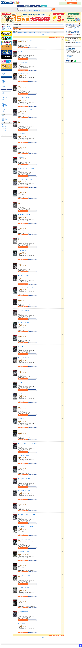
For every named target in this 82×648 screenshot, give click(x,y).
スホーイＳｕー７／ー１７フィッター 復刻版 (26, 514)
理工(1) (3, 74)
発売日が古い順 (31, 32)
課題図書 (34, 10)
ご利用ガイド (4, 126)
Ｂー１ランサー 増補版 (22, 250)
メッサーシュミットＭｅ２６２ (24, 310)
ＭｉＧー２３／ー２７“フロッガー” (24, 430)
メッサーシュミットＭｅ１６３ (24, 322)
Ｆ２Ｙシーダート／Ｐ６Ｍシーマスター (25, 179)
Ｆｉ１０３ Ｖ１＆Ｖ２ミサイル (24, 455)
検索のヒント (61, 8)
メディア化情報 (4, 118)
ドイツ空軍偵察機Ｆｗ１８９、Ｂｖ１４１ (26, 73)
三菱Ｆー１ (20, 406)
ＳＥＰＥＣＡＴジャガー (22, 51)
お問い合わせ (4, 130)
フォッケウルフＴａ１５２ (23, 145)
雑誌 (38, 6)
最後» (43, 34)
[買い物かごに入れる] (23, 47)
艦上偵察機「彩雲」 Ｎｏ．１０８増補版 (26, 168)
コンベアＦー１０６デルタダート (24, 275)
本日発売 (3, 115)
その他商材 (44, 6)
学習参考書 (4, 104)
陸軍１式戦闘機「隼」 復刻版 (24, 551)
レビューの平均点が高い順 (46, 32)
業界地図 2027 (26, 10)
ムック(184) (3, 72)
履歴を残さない (78, 42)
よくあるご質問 (4, 128)
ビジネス (3, 96)
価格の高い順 (21, 32)
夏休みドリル (38, 10)
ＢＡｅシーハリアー (21, 599)
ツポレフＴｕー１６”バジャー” (24, 357)
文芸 (3, 92)
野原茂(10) (3, 80)
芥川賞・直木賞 (4, 119)
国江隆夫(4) (3, 81)
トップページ (20, 6)
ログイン (65, 2)
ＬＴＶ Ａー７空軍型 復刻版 (24, 587)
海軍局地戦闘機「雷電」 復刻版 (24, 478)
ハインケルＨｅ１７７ (22, 563)
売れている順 (35, 32)
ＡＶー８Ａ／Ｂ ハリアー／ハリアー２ (25, 190)
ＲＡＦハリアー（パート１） (23, 466)
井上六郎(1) (3, 83)
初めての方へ (4, 133)
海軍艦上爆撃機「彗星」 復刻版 (24, 490)
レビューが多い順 (40, 32)
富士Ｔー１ (20, 238)
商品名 (14, 32)
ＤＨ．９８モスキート (22, 299)
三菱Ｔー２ (20, 393)
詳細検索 (57, 8)
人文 (3, 98)
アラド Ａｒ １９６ (22, 382)
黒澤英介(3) (3, 82)
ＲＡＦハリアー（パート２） (23, 62)
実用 (3, 93)
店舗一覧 (3, 124)
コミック (32, 6)
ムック (3, 111)
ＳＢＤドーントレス (21, 346)
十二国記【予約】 (49, 10)
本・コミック (4, 91)
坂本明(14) (3, 79)
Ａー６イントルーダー (22, 335)
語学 (3, 103)
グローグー (30, 10)
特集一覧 (3, 120)
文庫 (3, 106)
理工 (3, 99)
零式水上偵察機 (21, 157)
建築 (3, 100)
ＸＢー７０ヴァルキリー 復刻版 (24, 575)
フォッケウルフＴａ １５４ (23, 226)
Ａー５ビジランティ (21, 133)
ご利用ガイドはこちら (76, 27)
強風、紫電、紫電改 (21, 418)
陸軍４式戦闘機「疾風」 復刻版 (24, 539)
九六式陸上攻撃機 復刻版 (23, 611)
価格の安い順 (17, 32)
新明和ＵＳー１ (21, 121)
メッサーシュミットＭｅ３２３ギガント (25, 40)
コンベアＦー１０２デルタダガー (24, 262)
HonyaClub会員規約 (69, 56)
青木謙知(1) (3, 87)
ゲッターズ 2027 (43, 10)
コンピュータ (4, 97)
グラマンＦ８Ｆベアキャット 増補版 (25, 109)
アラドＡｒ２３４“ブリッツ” (23, 202)
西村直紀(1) (3, 86)
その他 (3, 109)
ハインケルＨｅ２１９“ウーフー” (24, 214)
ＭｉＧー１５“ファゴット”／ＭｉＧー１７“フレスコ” (28, 443)
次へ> (41, 34)
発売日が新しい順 (25, 32)
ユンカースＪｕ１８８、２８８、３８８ (25, 287)
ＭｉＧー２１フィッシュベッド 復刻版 (25, 526)
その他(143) (3, 73)
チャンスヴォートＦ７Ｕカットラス (24, 97)
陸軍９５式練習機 (21, 623)
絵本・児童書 (4, 105)
